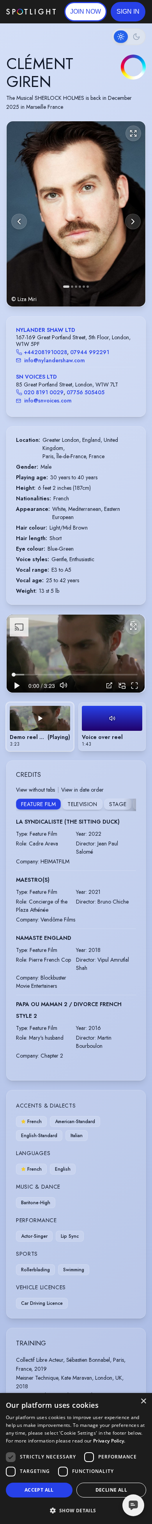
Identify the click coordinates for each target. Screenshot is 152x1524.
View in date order (82, 790)
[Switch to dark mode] (128, 36)
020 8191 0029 (44, 392)
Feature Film (38, 804)
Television (82, 804)
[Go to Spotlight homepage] (31, 11)
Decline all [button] (111, 1490)
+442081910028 (45, 352)
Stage (118, 804)
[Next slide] (133, 221)
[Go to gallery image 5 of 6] (84, 286)
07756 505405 (85, 392)
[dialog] (76, 1458)
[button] (128, 11)
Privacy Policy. (109, 1440)
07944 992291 (89, 352)
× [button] (143, 1401)
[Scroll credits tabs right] (130, 805)
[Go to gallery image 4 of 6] (80, 286)
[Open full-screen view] (133, 133)
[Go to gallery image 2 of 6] (72, 286)
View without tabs (35, 790)
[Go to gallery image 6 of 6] (88, 286)
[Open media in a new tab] (109, 685)
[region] (76, 653)
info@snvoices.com (48, 400)
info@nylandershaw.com (54, 360)
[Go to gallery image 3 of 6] (76, 286)
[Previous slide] (19, 221)
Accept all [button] (39, 1490)
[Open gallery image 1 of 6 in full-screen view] (76, 214)
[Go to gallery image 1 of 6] (66, 286)
